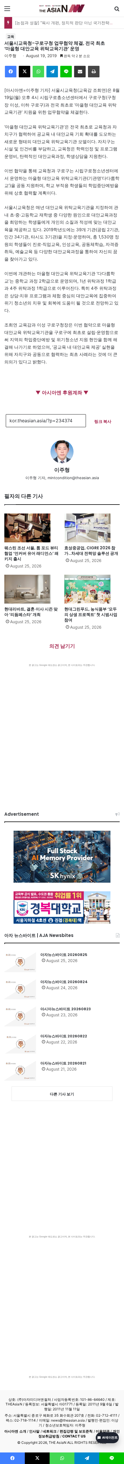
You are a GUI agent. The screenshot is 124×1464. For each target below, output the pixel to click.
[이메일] (80, 71)
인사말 (34, 1431)
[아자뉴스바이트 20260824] (20, 989)
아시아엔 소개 (15, 1431)
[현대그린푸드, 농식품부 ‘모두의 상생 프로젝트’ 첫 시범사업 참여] (92, 589)
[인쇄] (93, 71)
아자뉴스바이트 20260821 (63, 1063)
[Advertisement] (62, 732)
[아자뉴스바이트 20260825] (20, 962)
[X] (24, 71)
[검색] (117, 10)
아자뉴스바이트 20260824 (64, 982)
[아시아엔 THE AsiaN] (62, 8)
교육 (10, 36)
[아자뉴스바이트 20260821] (20, 1070)
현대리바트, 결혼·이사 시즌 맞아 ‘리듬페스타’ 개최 (31, 611)
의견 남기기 (62, 646)
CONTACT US (74, 1436)
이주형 (10, 55)
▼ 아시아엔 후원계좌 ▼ (62, 392)
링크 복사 (102, 421)
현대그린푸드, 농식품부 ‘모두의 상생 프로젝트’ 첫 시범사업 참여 (90, 614)
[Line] (66, 71)
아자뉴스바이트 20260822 (63, 1036)
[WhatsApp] (38, 71)
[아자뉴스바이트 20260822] (20, 1043)
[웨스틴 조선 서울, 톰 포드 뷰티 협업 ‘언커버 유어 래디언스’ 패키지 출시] (32, 527)
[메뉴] (7, 10)
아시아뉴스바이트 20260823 (65, 1009)
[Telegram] (52, 71)
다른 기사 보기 (62, 1094)
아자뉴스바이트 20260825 (63, 954)
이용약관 (103, 1431)
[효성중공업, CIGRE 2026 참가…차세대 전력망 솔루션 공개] (92, 527)
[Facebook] (10, 71)
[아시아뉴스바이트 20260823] (20, 1016)
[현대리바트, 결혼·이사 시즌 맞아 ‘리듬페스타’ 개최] (32, 589)
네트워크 (50, 1431)
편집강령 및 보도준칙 (76, 1431)
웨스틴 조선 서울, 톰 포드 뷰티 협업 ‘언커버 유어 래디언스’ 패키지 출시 (31, 553)
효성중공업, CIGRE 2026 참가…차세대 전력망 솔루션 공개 (91, 550)
